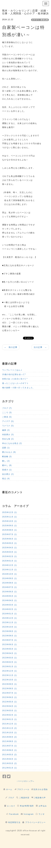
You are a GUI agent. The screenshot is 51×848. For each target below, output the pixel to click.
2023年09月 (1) (9, 631)
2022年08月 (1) (9, 688)
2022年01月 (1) (9, 719)
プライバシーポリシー (35, 822)
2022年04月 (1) (9, 706)
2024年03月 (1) (9, 605)
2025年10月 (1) (9, 521)
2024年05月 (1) (9, 596)
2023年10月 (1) (9, 627)
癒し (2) (6, 461)
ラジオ (42, 814)
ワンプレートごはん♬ (12, 370)
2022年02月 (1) (9, 715)
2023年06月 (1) (9, 644)
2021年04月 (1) (9, 759)
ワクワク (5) (8, 426)
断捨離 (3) (7, 456)
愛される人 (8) (9, 452)
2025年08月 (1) (9, 530)
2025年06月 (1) (9, 539)
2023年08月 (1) (9, 636)
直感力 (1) (7, 470)
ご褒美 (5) (7, 417)
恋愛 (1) (6, 448)
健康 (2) (6, 430)
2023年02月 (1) (9, 662)
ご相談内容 (24, 798)
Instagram (29, 814)
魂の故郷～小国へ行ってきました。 (18, 388)
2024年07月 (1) (9, 587)
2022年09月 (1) (9, 684)
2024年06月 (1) (9, 592)
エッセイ (11, 806)
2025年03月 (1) (9, 552)
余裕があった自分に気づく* (14, 379)
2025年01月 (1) (9, 561)
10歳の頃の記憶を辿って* (14, 374)
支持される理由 (40, 789)
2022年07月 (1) (9, 693)
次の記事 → (40, 347)
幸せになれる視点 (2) (12, 443)
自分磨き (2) (8, 474)
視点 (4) (6, 478)
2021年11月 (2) (9, 728)
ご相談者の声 (39, 798)
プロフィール (23, 789)
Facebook (14, 814)
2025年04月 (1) (9, 548)
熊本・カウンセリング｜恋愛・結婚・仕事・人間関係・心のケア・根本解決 (25, 11)
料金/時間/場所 (27, 806)
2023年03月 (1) (9, 658)
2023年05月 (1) (9, 649)
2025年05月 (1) (9, 543)
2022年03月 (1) (9, 710)
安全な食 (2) (8, 439)
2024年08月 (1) (9, 583)
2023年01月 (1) (9, 666)
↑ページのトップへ (25, 781)
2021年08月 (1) (9, 741)
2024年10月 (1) (9, 574)
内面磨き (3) (8, 434)
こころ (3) (7, 412)
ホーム (9, 789)
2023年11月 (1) (9, 622)
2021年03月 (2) (9, 763)
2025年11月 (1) (9, 517)
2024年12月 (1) (9, 565)
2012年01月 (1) (9, 768)
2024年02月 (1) (9, 609)
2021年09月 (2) (9, 737)
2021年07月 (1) (9, 746)
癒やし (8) (7, 465)
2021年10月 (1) (9, 733)
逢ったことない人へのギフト (15, 383)
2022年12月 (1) (9, 671)
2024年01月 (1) (9, 614)
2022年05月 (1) (9, 702)
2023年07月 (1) (9, 640)
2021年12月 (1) (9, 724)
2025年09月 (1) (9, 526)
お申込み (43, 806)
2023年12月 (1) (9, 618)
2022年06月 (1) (9, 697)
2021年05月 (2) (9, 755)
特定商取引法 (14, 822)
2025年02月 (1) (9, 556)
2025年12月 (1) (9, 512)
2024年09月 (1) (9, 578)
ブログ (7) (7, 408)
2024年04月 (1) (9, 600)
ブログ (11, 798)
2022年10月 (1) (9, 680)
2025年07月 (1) (9, 534)
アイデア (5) (8, 421)
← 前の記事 (10, 347)
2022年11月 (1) (9, 675)
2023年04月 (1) (9, 653)
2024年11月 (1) (9, 570)
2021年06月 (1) (9, 750)
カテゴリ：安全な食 (40, 20)
